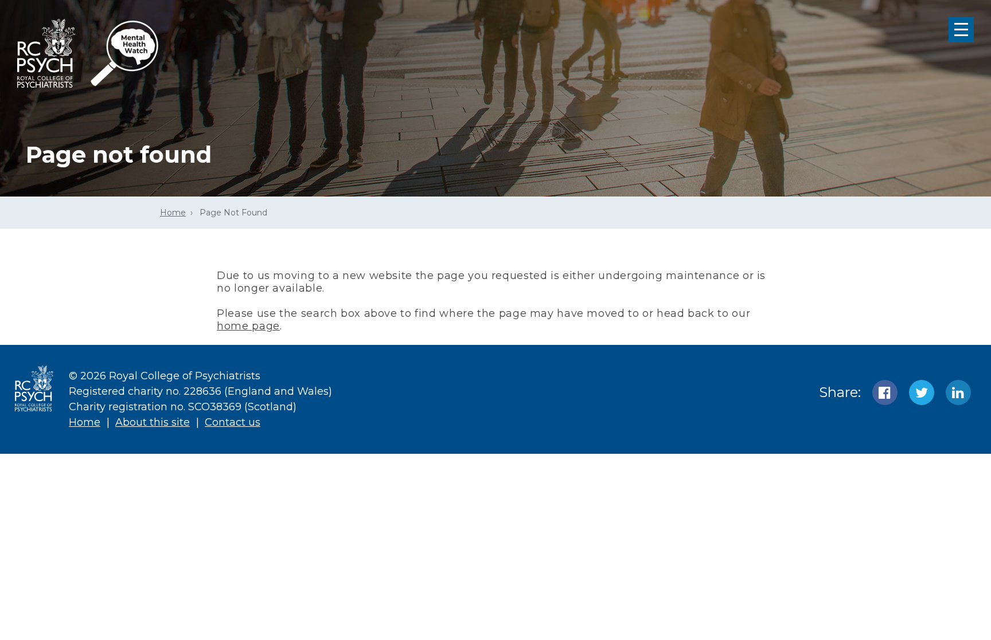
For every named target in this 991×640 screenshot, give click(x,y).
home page (248, 326)
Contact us (232, 422)
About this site (152, 422)
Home (173, 212)
